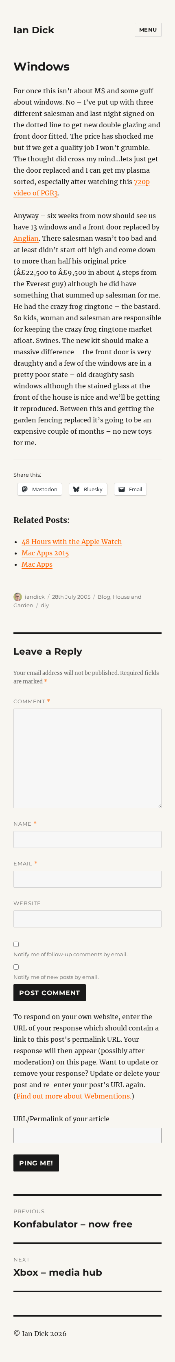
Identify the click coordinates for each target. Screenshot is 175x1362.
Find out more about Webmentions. (73, 1096)
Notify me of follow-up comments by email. (70, 954)
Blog (104, 596)
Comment (31, 701)
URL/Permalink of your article (61, 1119)
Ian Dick (33, 30)
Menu (148, 29)
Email (25, 863)
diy (45, 605)
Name (25, 823)
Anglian (26, 238)
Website (27, 903)
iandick (35, 596)
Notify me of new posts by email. (56, 977)
